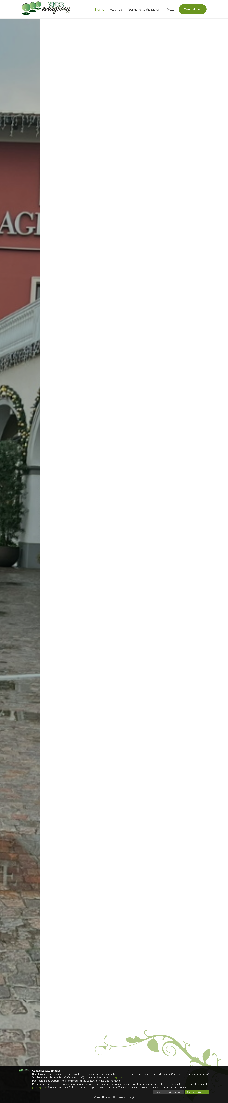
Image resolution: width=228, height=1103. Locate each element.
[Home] (46, 8)
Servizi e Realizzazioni (144, 9)
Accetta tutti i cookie (197, 1092)
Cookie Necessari (103, 1097)
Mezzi (171, 9)
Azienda (116, 9)
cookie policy (115, 1077)
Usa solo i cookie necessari (168, 1092)
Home (99, 9)
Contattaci (193, 9)
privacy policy (39, 1087)
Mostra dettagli (126, 1097)
